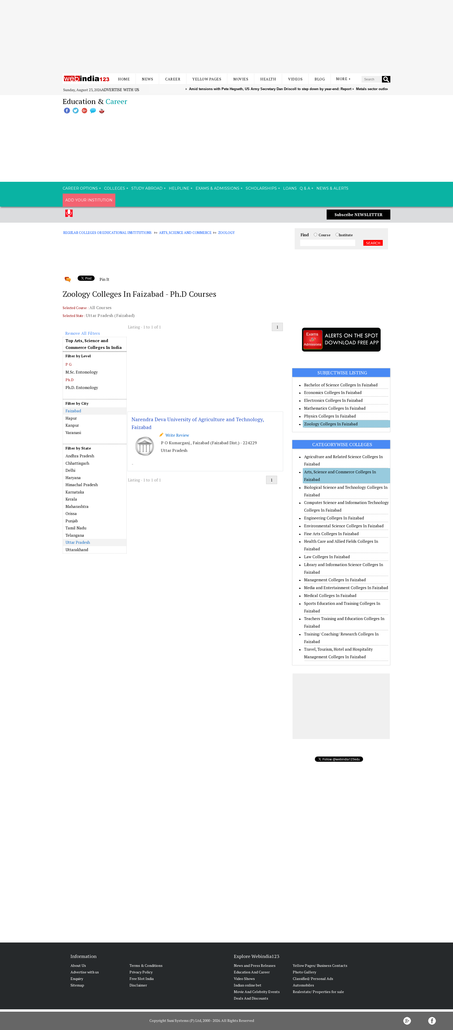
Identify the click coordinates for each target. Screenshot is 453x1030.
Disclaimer (138, 985)
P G (69, 364)
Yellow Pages (206, 78)
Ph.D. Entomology (82, 387)
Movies (240, 78)
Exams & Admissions (217, 188)
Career (172, 78)
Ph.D (70, 379)
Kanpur (72, 425)
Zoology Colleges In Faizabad (331, 423)
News (147, 78)
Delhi (70, 470)
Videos (295, 78)
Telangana (75, 535)
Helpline (179, 188)
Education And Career (252, 971)
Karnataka (75, 492)
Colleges (114, 188)
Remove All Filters (82, 333)
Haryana (73, 477)
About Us (78, 965)
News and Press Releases (255, 965)
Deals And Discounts (251, 998)
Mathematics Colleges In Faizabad (334, 408)
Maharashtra (77, 506)
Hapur (71, 418)
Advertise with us (120, 89)
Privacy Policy (141, 971)
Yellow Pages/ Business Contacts (320, 965)
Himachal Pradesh (82, 484)
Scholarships (261, 188)
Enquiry (77, 978)
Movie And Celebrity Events (257, 991)
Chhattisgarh (77, 463)
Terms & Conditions (146, 965)
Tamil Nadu (76, 527)
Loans (290, 188)
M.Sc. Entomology (82, 372)
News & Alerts (332, 188)
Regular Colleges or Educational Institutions (107, 232)
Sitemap (77, 985)
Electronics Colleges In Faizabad (333, 400)
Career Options (80, 188)
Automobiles (303, 985)
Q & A (305, 188)
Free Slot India (142, 978)
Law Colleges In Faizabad (327, 556)
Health (268, 78)
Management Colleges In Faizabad (335, 579)
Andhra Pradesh (80, 455)
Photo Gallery (304, 971)
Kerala (71, 499)
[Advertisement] (226, 36)
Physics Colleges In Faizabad (330, 416)
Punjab (72, 520)
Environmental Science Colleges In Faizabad (344, 525)
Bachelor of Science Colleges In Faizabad (341, 384)
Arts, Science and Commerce (185, 232)
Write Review (176, 435)
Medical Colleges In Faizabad (330, 595)
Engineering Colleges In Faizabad (334, 518)
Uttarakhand (77, 549)
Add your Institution (88, 200)
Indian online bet (247, 985)
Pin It (104, 279)
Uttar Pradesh (78, 542)
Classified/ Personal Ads (313, 978)
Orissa (71, 513)
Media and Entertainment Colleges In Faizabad (346, 587)
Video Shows (244, 978)
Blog (320, 78)
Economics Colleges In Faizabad (333, 392)
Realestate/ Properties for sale (318, 991)
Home (124, 78)
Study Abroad (147, 188)
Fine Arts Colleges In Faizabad (331, 533)
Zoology (226, 232)
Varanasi (73, 432)
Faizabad (73, 410)
